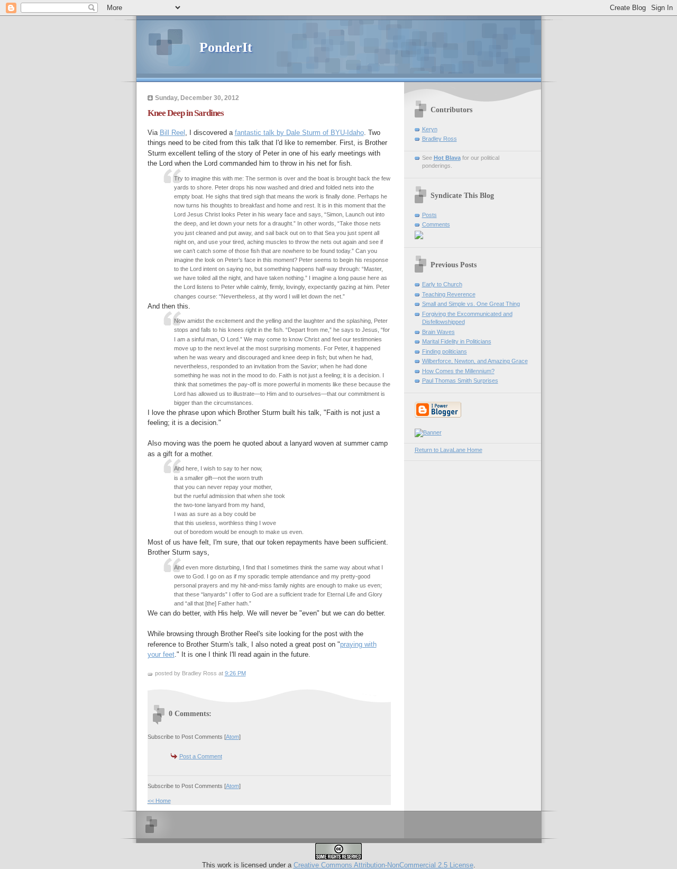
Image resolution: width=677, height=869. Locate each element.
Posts (429, 215)
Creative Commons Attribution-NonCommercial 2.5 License (383, 865)
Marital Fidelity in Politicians (456, 341)
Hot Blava (447, 158)
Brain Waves (438, 332)
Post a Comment (200, 756)
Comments (436, 224)
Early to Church (442, 284)
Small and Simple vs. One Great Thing (471, 304)
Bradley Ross (439, 138)
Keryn (429, 129)
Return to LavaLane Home (448, 450)
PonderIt (225, 47)
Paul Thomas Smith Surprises (460, 380)
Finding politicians (444, 351)
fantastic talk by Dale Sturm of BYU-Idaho (299, 133)
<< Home (159, 801)
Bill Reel (172, 133)
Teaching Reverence (448, 294)
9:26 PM (235, 673)
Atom (232, 737)
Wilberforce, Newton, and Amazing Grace (475, 361)
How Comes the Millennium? (458, 371)
